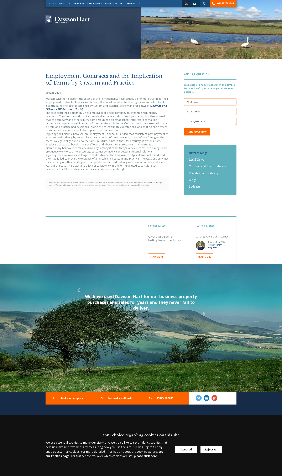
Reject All (211, 449)
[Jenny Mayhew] (200, 245)
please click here (145, 456)
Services (79, 3)
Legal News (196, 159)
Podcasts (194, 186)
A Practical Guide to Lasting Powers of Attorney (164, 238)
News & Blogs (114, 3)
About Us (65, 3)
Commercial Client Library (207, 166)
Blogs (192, 180)
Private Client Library (204, 173)
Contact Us (133, 3)
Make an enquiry (72, 398)
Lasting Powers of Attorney (212, 236)
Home (52, 3)
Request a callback (120, 398)
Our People (94, 3)
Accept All (186, 449)
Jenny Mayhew (215, 246)
